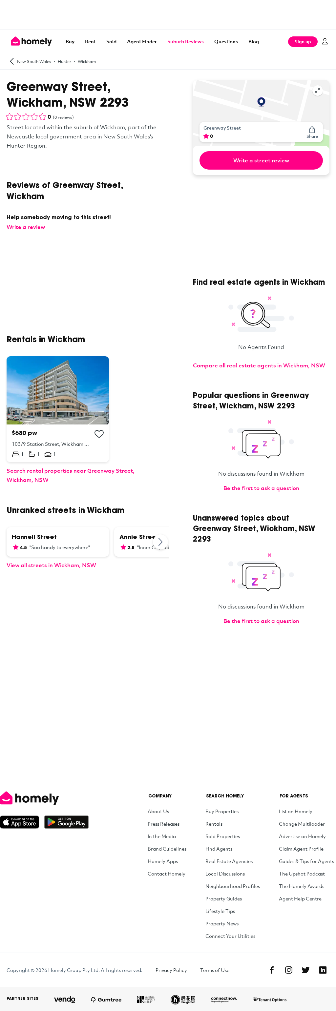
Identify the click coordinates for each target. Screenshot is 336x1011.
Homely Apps (163, 861)
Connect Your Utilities (230, 936)
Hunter (64, 61)
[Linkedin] (322, 970)
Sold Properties (222, 836)
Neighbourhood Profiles (232, 886)
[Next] (161, 542)
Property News (222, 923)
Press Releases (163, 823)
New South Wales (34, 61)
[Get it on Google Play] (66, 822)
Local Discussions (225, 873)
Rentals (213, 823)
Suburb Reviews (185, 41)
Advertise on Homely (302, 836)
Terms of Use (214, 970)
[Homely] (44, 798)
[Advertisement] (168, 15)
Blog (253, 41)
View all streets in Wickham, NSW (51, 565)
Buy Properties (222, 811)
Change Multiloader (302, 823)
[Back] (12, 61)
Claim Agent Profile (301, 848)
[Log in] (325, 41)
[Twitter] (305, 970)
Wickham (87, 61)
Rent (90, 41)
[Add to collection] (99, 434)
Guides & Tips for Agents (306, 861)
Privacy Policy (171, 970)
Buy (70, 41)
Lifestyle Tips (220, 911)
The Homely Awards (301, 886)
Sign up (303, 41)
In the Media (162, 836)
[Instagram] (288, 970)
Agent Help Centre (300, 898)
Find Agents (218, 848)
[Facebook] (271, 970)
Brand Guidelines (167, 848)
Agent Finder (142, 41)
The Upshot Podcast (302, 873)
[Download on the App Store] (22, 822)
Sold (111, 41)
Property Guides (223, 898)
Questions (226, 41)
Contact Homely (166, 873)
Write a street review (261, 160)
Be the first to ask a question (261, 488)
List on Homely (295, 811)
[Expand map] (317, 90)
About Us (158, 811)
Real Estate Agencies (229, 861)
